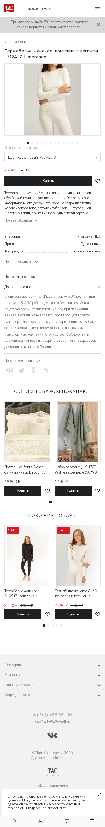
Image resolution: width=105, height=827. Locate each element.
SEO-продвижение (53, 785)
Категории (12, 665)
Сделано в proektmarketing (52, 758)
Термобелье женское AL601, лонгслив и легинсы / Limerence (77, 594)
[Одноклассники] (33, 370)
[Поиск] (14, 822)
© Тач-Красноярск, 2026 (52, 753)
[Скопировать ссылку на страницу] (46, 370)
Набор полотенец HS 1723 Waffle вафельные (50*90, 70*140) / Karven (76, 470)
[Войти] (40, 821)
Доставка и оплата (19, 287)
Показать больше (18, 261)
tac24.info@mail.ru (52, 722)
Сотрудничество (17, 695)
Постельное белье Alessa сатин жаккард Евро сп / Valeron (24, 470)
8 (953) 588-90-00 (52, 714)
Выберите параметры (21, 148)
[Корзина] (91, 821)
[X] (21, 370)
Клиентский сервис (19, 685)
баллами (73, 27)
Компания (12, 675)
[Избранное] (66, 821)
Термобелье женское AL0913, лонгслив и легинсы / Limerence (21, 594)
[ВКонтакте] (9, 370)
